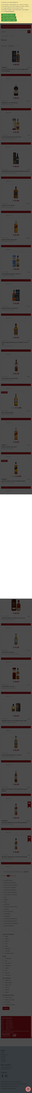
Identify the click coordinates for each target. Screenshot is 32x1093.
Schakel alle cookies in (8, 14)
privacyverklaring (9, 11)
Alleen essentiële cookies (9, 20)
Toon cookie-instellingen (8, 17)
